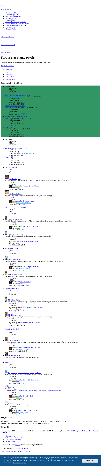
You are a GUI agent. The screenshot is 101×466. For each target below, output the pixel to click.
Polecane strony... (6, 9)
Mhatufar (96, 431)
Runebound (42, 390)
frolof (17, 243)
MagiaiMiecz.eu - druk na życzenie (16, 116)
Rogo (18, 188)
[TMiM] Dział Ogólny (15, 219)
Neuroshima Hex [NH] (12, 329)
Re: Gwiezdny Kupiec (27, 396)
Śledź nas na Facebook (8, 45)
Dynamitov (88, 431)
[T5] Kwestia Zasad (15, 194)
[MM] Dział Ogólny (14, 300)
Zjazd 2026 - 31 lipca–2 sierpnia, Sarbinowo (18, 95)
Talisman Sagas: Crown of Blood (15, 106)
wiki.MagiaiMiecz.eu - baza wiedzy (16, 148)
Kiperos (23, 113)
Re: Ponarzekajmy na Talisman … (30, 186)
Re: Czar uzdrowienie (27, 201)
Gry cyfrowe (12, 403)
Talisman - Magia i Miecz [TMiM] (15, 208)
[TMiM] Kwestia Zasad (15, 234)
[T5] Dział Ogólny (15, 179)
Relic (13, 390)
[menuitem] (7, 73)
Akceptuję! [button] (90, 460)
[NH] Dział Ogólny (14, 340)
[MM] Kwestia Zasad (14, 315)
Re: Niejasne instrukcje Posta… (30, 322)
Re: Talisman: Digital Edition (29, 410)
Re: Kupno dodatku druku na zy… (31, 226)
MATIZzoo (73, 431)
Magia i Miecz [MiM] (11, 248)
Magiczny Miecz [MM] (12, 289)
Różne (7, 362)
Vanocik (81, 431)
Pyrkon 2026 (9, 127)
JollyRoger (19, 283)
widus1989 (4, 433)
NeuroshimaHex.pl (14, 355)
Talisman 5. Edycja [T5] (12, 167)
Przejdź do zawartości (7, 66)
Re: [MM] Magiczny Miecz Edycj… (31, 307)
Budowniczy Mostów (15, 97)
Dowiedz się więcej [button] (19, 463)
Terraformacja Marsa (54, 390)
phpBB (17, 445)
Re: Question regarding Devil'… (30, 241)
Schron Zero (33, 390)
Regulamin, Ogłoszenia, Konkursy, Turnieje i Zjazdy (24, 373)
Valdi (10, 118)
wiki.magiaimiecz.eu (7, 37)
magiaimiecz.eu (5, 53)
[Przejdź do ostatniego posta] (25, 102)
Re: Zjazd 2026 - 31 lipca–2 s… (30, 380)
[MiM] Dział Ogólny (14, 259)
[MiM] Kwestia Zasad (15, 274)
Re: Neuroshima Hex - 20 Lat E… (31, 347)
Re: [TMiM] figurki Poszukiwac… (31, 267)
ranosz (23, 102)
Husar (18, 398)
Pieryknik (12, 107)
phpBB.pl (25, 448)
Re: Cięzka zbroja (25, 282)
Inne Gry (11, 387)
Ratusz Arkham (22, 390)
